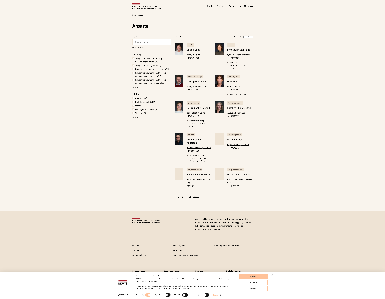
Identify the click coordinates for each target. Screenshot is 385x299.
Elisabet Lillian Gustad (239, 108)
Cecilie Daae (193, 49)
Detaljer (216, 295)
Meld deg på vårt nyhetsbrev (226, 245)
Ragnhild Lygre (235, 139)
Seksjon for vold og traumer (149, 65)
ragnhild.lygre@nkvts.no (238, 144)
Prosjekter (221, 6)
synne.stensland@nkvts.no (238, 55)
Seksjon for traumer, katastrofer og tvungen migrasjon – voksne (150, 81)
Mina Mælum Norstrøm (199, 174)
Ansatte (135, 250)
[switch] (168, 295)
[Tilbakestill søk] (134, 40)
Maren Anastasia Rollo (239, 174)
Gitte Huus (232, 81)
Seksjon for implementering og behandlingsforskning (148, 60)
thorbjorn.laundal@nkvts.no (199, 86)
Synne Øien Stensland (238, 49)
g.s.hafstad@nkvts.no (196, 113)
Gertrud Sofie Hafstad (198, 108)
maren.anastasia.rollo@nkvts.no (239, 181)
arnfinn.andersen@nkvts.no (199, 147)
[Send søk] (168, 42)
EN (239, 6)
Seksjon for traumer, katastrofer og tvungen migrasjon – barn (150, 74)
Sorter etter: (238, 37)
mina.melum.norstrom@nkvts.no (199, 181)
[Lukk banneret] (272, 274)
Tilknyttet (140, 113)
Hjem (134, 15)
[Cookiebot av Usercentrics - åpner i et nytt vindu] (123, 295)
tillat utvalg (253, 282)
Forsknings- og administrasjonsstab (152, 69)
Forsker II (140, 98)
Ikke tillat (253, 288)
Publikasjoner (179, 245)
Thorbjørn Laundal (197, 81)
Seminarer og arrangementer (186, 255)
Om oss (232, 6)
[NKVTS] (146, 6)
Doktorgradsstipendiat (146, 109)
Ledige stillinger (139, 255)
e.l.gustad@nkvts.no (236, 113)
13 (190, 196)
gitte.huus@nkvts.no (236, 86)
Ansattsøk (135, 37)
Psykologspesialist (144, 102)
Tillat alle (253, 276)
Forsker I (140, 106)
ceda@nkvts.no (193, 55)
